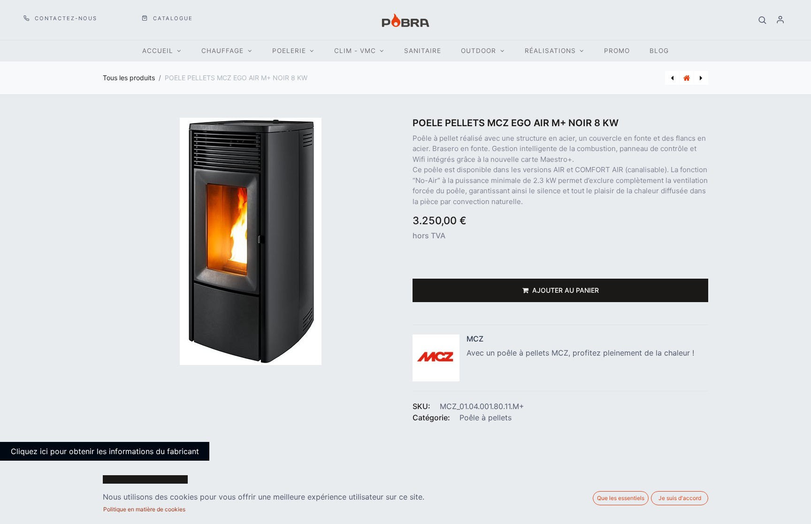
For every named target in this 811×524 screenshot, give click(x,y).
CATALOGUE (172, 18)
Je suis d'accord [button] (679, 497)
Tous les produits (129, 78)
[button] (763, 20)
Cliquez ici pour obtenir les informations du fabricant (105, 451)
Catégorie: (431, 417)
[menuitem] (423, 50)
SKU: (421, 406)
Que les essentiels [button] (620, 497)
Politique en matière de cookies (144, 509)
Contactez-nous (64, 18)
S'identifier (780, 20)
